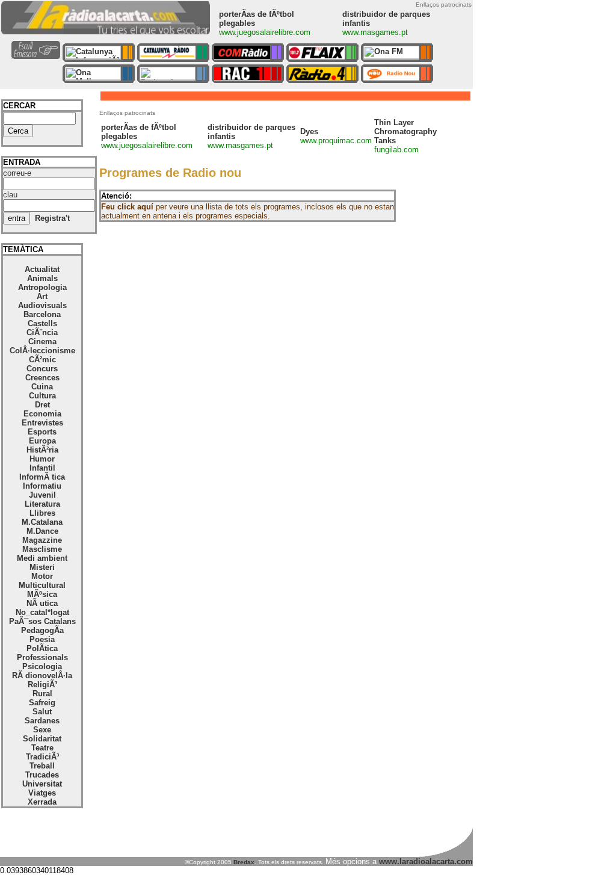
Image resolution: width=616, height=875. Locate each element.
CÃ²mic (42, 359)
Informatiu (42, 485)
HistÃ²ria (42, 449)
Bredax (243, 862)
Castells (42, 323)
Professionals (42, 657)
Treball (42, 765)
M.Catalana (42, 522)
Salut (42, 711)
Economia (42, 413)
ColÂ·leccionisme (42, 350)
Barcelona (42, 314)
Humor (42, 458)
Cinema (42, 341)
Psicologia (42, 666)
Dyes (309, 131)
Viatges (42, 792)
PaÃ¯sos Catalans (42, 621)
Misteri (42, 567)
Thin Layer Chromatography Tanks (405, 131)
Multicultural (42, 585)
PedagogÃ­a (42, 630)
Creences (42, 377)
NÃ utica (42, 603)
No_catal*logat (42, 612)
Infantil (42, 467)
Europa (42, 440)
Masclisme (42, 549)
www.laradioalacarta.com (426, 861)
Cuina (42, 386)
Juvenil (42, 494)
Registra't (52, 218)
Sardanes (42, 720)
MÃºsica (42, 594)
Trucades (42, 774)
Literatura (42, 504)
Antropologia (42, 287)
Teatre (42, 747)
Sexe (42, 729)
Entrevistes (42, 422)
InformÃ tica (42, 476)
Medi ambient (42, 558)
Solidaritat (42, 738)
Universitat (42, 783)
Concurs (42, 368)
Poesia (42, 639)
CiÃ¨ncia (42, 332)
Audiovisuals (42, 305)
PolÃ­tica (42, 648)
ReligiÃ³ (42, 684)
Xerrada (42, 801)
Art (42, 296)
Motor (42, 576)
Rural (42, 693)
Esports (42, 431)
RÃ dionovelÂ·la (42, 675)
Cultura (42, 395)
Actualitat (42, 269)
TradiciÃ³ (42, 756)
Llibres (42, 513)
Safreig (42, 702)
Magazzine (42, 540)
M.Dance (42, 531)
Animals (42, 278)
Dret (42, 404)
